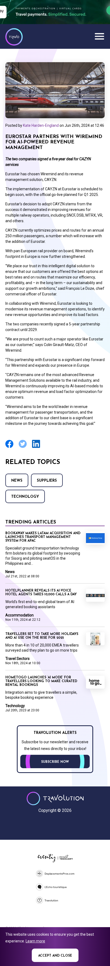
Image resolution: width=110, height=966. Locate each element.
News (16, 481)
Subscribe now (55, 762)
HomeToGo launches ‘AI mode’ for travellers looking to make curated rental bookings (41, 681)
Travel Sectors (17, 658)
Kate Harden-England (41, 125)
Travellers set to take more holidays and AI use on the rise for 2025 (41, 636)
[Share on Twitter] (23, 447)
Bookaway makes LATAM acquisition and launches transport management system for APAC (42, 537)
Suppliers (47, 481)
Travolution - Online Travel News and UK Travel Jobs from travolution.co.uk (55, 798)
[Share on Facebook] (9, 447)
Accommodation (19, 615)
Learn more (35, 941)
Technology (25, 497)
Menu (99, 36)
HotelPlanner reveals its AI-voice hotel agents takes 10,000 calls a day (41, 592)
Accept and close (55, 955)
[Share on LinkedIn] (36, 447)
